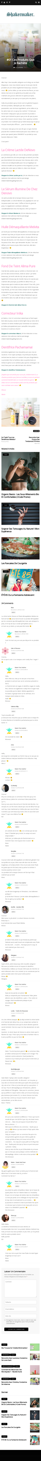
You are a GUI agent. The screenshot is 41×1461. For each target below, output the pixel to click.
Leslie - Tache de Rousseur (19, 1011)
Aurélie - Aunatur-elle (17, 907)
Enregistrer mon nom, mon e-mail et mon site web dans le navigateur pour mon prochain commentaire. (21, 1321)
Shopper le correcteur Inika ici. (11, 333)
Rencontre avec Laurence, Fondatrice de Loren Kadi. (14, 1359)
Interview (6, 1354)
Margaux (13, 955)
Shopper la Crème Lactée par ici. (12, 175)
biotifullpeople (15, 1069)
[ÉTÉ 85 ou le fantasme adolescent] (20, 580)
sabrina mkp (15, 706)
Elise (12, 607)
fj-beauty (14, 785)
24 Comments (19, 67)
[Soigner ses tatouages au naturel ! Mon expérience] (20, 514)
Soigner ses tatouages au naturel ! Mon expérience (20, 530)
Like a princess (15, 648)
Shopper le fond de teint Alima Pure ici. (14, 305)
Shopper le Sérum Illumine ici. (10, 213)
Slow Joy (13, 1215)
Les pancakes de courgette (14, 563)
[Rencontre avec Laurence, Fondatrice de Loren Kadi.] (35, 1357)
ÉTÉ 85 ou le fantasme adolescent (17, 594)
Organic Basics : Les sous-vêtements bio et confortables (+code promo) (20, 495)
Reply (13, 612)
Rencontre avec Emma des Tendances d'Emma (32, 440)
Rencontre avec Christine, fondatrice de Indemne (14, 1383)
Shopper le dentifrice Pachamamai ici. (13, 370)
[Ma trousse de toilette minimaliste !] (35, 1347)
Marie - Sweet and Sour (18, 1162)
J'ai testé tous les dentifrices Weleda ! (8, 439)
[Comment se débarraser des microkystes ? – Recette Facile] (35, 1370)
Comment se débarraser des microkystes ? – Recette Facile (11, 1370)
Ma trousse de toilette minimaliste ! (14, 1348)
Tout (20, 55)
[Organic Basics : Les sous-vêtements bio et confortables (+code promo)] (20, 471)
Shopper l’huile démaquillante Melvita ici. (14, 252)
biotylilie (13, 851)
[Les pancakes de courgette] (20, 548)
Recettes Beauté (7, 1366)
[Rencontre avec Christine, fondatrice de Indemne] (35, 1381)
